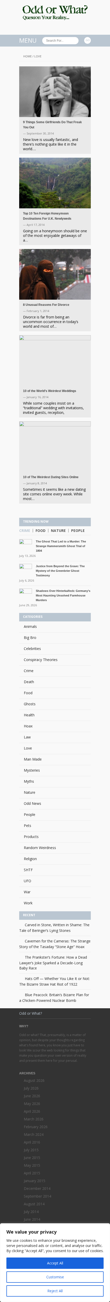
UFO (27, 880)
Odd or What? (30, 1013)
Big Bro (30, 637)
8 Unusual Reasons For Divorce (46, 304)
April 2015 (32, 1173)
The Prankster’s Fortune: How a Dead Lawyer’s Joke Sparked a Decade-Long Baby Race (53, 962)
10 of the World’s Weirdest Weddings (49, 391)
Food (41, 530)
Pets (27, 825)
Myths (29, 781)
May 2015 (32, 1165)
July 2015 (31, 1149)
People (78, 530)
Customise (55, 1276)
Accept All (55, 1263)
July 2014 (31, 1211)
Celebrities (32, 648)
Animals (30, 626)
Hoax (28, 726)
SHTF (28, 869)
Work (28, 902)
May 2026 (32, 1103)
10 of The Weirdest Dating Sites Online (51, 477)
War (27, 891)
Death (29, 681)
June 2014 (32, 1219)
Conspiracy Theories (41, 659)
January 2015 (34, 1180)
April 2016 (32, 1142)
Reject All (55, 1290)
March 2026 (33, 1119)
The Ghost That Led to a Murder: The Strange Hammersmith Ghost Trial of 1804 (61, 546)
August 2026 (34, 1080)
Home (27, 56)
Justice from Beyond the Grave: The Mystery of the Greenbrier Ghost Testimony (60, 571)
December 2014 (37, 1188)
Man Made (33, 759)
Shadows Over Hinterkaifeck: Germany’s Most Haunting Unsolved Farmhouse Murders (63, 595)
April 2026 (32, 1111)
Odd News (32, 803)
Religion (30, 858)
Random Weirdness (40, 847)
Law (27, 737)
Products (31, 836)
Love (28, 748)
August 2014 (34, 1203)
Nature (58, 530)
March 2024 (33, 1134)
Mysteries (32, 770)
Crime (24, 530)
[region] (55, 1262)
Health (29, 714)
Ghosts (30, 703)
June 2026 (32, 1095)
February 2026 (36, 1126)
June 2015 (32, 1157)
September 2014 (37, 1196)
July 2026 (31, 1088)
